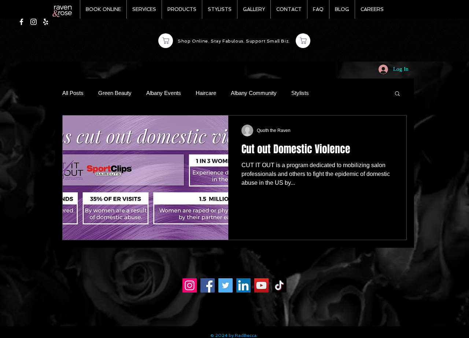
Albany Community (254, 93)
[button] (397, 94)
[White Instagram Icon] (33, 22)
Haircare (206, 93)
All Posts (73, 93)
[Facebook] (207, 285)
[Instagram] (189, 285)
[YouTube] (261, 285)
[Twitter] (225, 285)
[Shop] (165, 40)
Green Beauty (115, 93)
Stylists (300, 93)
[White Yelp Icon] (45, 22)
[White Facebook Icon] (21, 22)
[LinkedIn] (243, 285)
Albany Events (163, 93)
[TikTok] (279, 285)
